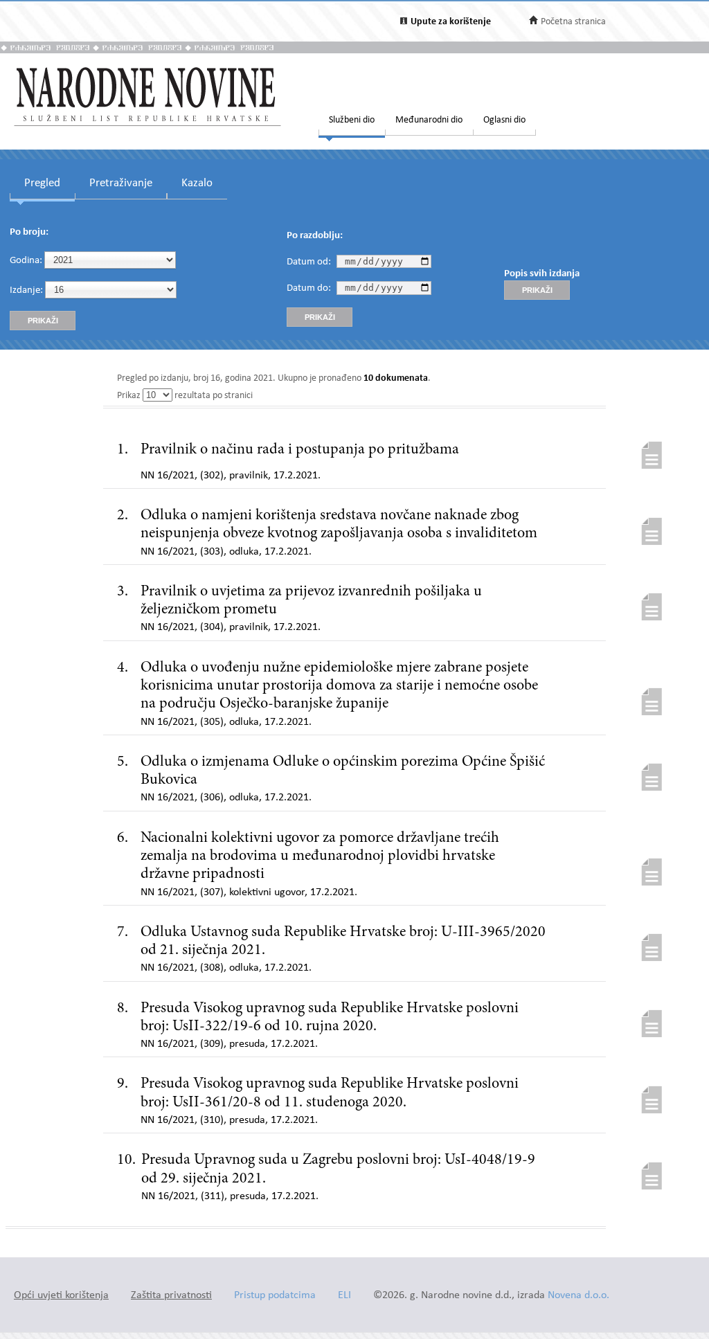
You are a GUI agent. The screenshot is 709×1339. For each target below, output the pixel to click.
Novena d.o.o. (578, 1296)
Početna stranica (573, 22)
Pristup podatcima (275, 1296)
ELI (344, 1296)
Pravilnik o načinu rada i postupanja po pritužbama (300, 450)
